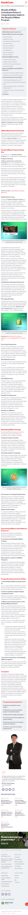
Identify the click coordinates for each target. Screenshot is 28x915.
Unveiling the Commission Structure (11, 41)
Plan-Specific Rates (7, 43)
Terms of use (3, 913)
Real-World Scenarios (8, 48)
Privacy (9, 913)
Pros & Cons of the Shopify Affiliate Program (13, 73)
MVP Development (5, 883)
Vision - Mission (18, 859)
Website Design (4, 875)
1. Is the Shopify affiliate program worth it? (12, 80)
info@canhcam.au (8, 866)
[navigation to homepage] (7, 2)
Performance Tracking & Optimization (12, 64)
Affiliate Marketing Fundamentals (11, 32)
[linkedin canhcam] (9, 894)
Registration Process (8, 39)
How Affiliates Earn (7, 50)
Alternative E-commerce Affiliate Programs (13, 75)
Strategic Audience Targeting (10, 61)
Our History (17, 857)
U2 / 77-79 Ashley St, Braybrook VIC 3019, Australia (7, 860)
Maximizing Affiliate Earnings (10, 57)
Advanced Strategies (8, 66)
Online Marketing (5, 886)
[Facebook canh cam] (2, 894)
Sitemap (13, 913)
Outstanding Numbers (20, 864)
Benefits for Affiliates (8, 54)
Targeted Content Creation (9, 59)
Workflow (17, 875)
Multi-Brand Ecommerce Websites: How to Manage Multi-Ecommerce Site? (13, 338)
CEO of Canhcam (18, 868)
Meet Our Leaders (19, 861)
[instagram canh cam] (6, 894)
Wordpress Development (6, 881)
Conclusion (5, 94)
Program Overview (7, 37)
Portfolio (16, 877)
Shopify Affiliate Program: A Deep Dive (12, 34)
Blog (16, 880)
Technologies (18, 866)
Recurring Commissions (8, 45)
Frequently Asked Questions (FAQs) (12, 77)
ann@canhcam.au (5, 868)
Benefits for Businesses (8, 52)
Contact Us (4, 843)
